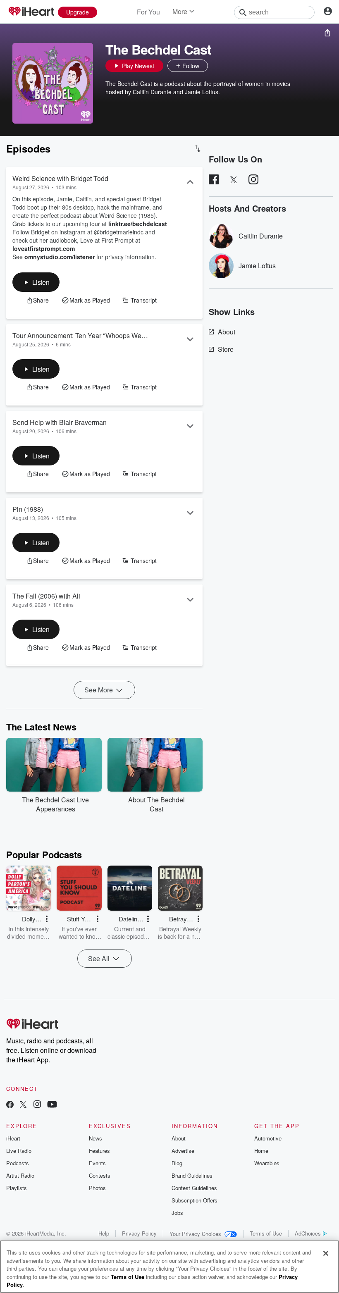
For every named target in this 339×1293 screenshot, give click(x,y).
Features (99, 1151)
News (95, 1138)
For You (148, 12)
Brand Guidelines (192, 1175)
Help (103, 1233)
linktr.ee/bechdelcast (137, 223)
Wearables (266, 1163)
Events (97, 1163)
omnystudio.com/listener (59, 257)
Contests (99, 1175)
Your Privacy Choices (195, 1234)
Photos (97, 1188)
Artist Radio (20, 1175)
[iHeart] (31, 12)
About (226, 331)
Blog (177, 1163)
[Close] (326, 1253)
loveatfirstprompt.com (43, 248)
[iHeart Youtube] (52, 1105)
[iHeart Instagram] (37, 1105)
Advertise (183, 1151)
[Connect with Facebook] (10, 1105)
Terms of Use (266, 1233)
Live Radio (18, 1151)
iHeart (13, 1138)
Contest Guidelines (194, 1188)
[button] (216, 66)
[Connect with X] (23, 1105)
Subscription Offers (194, 1200)
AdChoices (308, 1233)
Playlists (16, 1188)
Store (226, 349)
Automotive (268, 1138)
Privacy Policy (139, 1233)
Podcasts (17, 1163)
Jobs (177, 1213)
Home (261, 1151)
